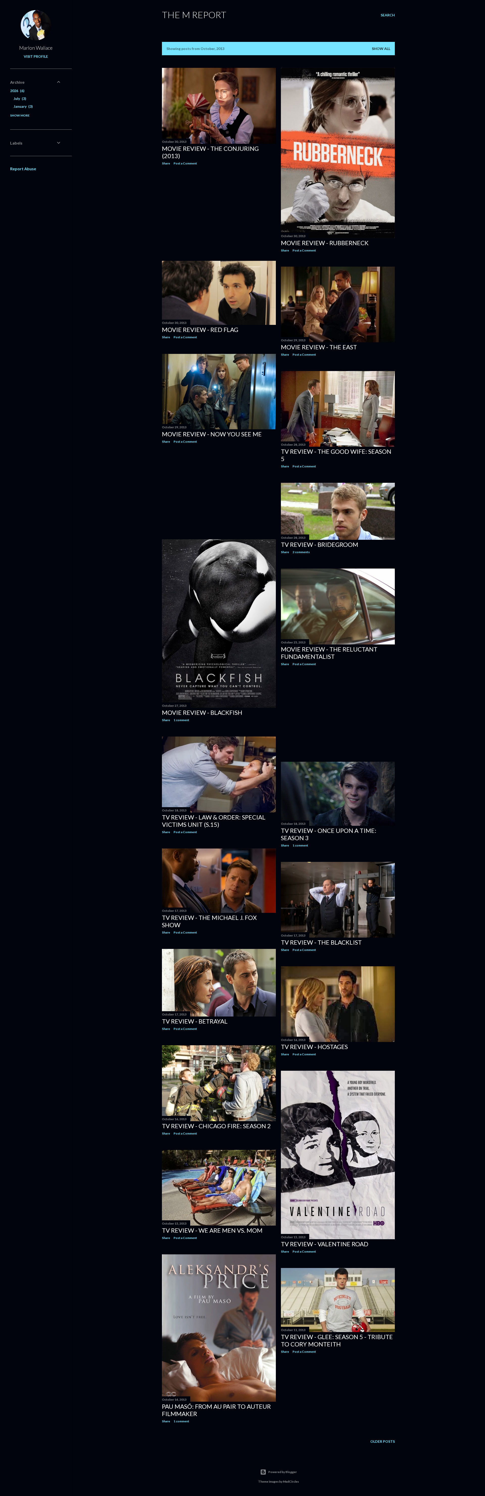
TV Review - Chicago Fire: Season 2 (216, 1126)
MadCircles (291, 1481)
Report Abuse (23, 168)
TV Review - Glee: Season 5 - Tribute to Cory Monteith (337, 1340)
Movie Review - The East (319, 347)
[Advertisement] (219, 213)
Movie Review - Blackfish (202, 712)
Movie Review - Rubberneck (325, 242)
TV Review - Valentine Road (324, 1244)
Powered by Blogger (282, 1472)
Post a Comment (185, 163)
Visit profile (36, 56)
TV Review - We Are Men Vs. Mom (212, 1230)
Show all (381, 48)
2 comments (301, 552)
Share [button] (166, 163)
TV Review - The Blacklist (321, 942)
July (19, 98)
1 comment (181, 720)
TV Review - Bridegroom (319, 544)
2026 (16, 91)
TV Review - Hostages (314, 1046)
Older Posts (382, 1441)
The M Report (194, 14)
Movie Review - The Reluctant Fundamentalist (329, 652)
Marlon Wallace (36, 48)
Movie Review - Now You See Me (212, 434)
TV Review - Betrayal (195, 1021)
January (23, 106)
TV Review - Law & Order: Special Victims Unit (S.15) (213, 820)
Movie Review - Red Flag (200, 329)
